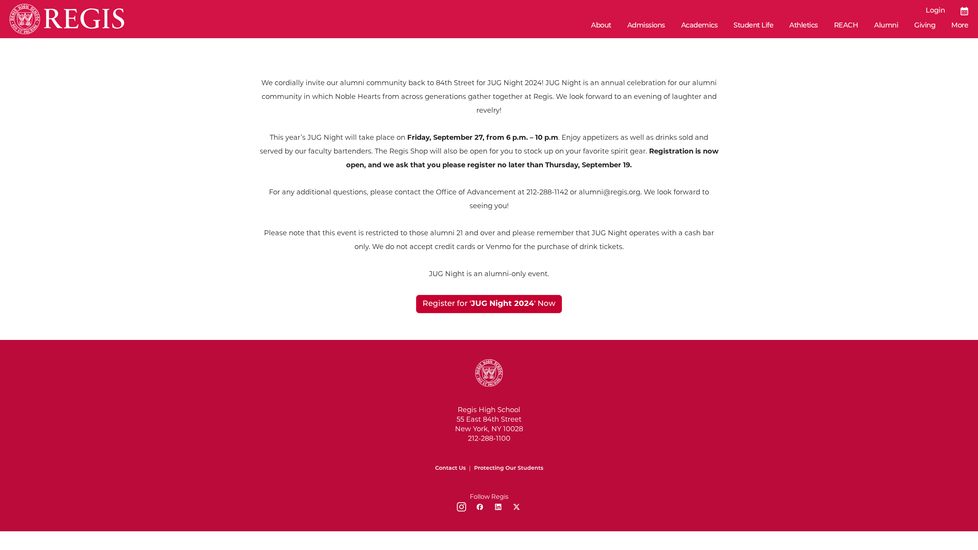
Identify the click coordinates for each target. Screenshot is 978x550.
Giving (924, 26)
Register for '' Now (489, 304)
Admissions (646, 26)
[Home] (67, 19)
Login (935, 11)
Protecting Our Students (508, 468)
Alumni (886, 26)
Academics (699, 26)
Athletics (803, 26)
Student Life (753, 26)
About (601, 26)
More (959, 26)
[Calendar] (964, 11)
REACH (846, 26)
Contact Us (450, 468)
